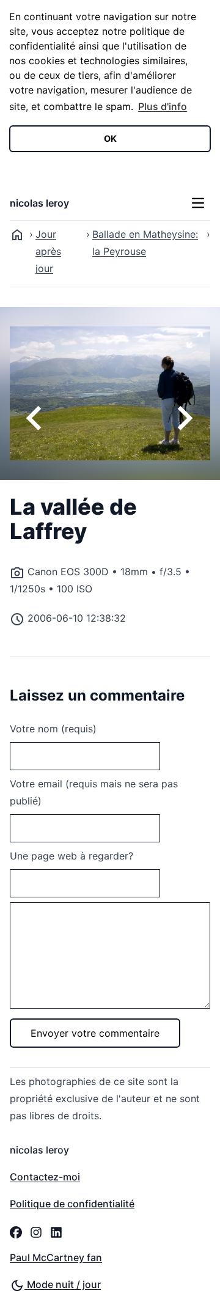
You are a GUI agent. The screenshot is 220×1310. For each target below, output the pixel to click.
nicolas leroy (39, 203)
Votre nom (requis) (53, 729)
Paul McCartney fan (56, 1257)
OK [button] (110, 138)
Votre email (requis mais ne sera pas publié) (94, 792)
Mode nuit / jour (62, 1284)
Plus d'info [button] (162, 106)
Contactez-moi (45, 1177)
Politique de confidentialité (72, 1204)
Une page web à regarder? (71, 856)
